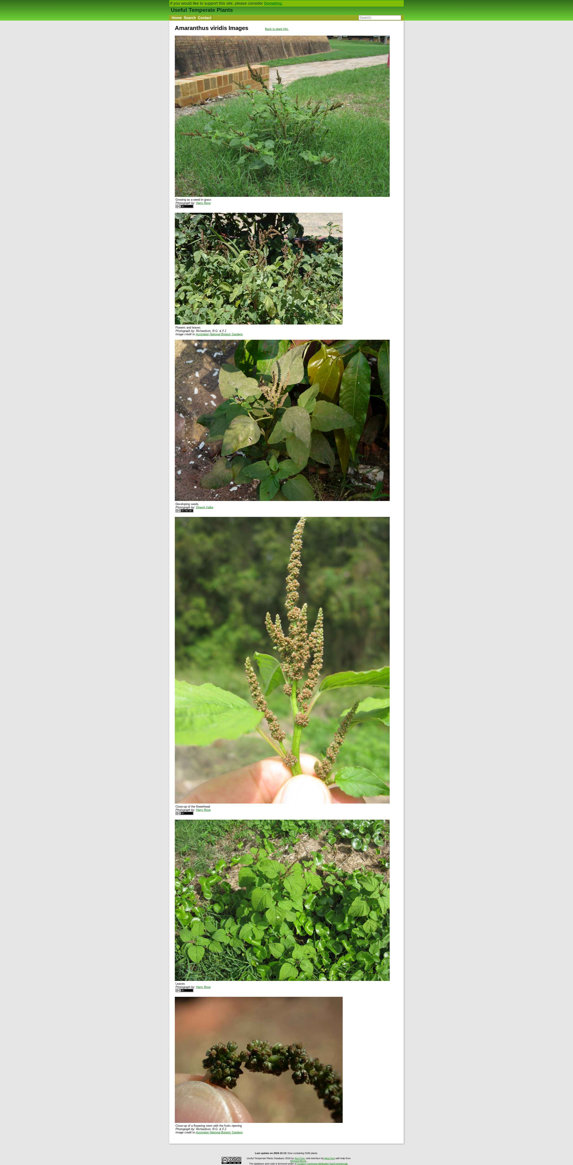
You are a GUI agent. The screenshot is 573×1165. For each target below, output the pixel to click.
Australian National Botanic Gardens (219, 334)
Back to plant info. (277, 29)
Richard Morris (298, 1161)
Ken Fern (300, 1158)
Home (177, 18)
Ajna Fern (329, 1158)
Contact (204, 18)
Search (190, 18)
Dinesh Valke (204, 507)
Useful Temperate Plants (202, 10)
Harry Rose (203, 203)
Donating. (273, 3)
